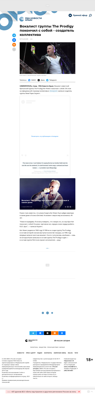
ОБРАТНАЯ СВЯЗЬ (60, 353)
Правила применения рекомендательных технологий (15, 381)
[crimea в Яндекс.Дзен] (47, 333)
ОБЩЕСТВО (42, 347)
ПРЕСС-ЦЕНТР (30, 353)
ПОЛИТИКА (34, 347)
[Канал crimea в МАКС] (61, 333)
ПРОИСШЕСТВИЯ (52, 347)
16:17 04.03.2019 (24, 39)
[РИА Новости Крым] (30, 19)
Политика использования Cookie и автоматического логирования (13, 374)
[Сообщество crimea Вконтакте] (40, 333)
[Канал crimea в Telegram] (33, 333)
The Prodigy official (49, 171)
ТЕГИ (76, 353)
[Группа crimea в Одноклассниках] (54, 333)
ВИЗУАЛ (62, 347)
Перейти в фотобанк (41, 75)
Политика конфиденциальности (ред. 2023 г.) (16, 377)
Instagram (54, 91)
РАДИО (39, 353)
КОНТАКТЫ (48, 353)
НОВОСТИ (20, 353)
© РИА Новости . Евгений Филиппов (28, 75)
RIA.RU (70, 353)
